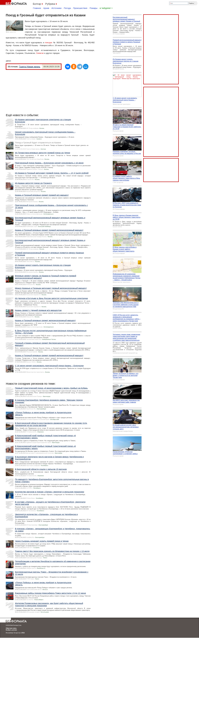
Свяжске (40, 53)
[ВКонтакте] (67, 66)
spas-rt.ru (13, 32)
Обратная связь (11, 628)
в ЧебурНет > (106, 8)
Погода (67, 8)
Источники (56, 8)
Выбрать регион (11, 630)
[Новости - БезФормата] (14, 3)
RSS (23, 633)
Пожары (93, 8)
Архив (46, 8)
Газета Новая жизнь (29, 66)
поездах (48, 42)
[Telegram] (79, 66)
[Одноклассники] (73, 66)
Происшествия (80, 8)
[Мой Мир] (85, 66)
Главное (37, 8)
